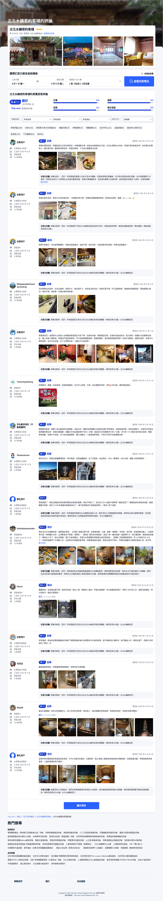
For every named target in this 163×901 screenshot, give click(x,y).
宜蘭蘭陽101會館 (112, 848)
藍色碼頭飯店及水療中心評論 (19, 836)
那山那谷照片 (25, 864)
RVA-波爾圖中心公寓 (103, 844)
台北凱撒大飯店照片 (41, 864)
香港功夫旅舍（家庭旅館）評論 (61, 836)
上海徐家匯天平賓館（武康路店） (79, 844)
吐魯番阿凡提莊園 (15, 848)
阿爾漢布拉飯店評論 (76, 840)
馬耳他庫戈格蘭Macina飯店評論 (20, 840)
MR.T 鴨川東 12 (136, 844)
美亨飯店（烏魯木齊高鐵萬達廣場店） (39, 848)
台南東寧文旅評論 (40, 836)
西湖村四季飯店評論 (58, 840)
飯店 (19, 817)
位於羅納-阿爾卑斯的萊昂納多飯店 (64, 856)
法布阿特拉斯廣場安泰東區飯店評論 (90, 836)
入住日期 (15, 80)
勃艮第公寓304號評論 (133, 840)
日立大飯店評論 (69, 860)
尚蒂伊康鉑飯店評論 (53, 833)
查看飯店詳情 (49, 33)
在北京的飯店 (28, 817)
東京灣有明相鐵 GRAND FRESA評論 (121, 860)
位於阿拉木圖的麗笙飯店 (127, 856)
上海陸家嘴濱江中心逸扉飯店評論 (91, 860)
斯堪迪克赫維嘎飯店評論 (116, 836)
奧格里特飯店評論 (70, 833)
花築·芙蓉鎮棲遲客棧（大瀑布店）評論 (45, 860)
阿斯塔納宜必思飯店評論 (112, 840)
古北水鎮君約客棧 (44, 817)
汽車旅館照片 (13, 864)
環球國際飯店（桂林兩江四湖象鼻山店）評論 (25, 833)
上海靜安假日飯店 (120, 844)
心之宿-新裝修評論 (93, 840)
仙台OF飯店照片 (144, 860)
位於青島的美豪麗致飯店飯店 (19, 856)
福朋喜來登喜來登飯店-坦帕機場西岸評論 (24, 844)
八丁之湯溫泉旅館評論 (89, 833)
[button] (146, 4)
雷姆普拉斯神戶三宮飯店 (93, 848)
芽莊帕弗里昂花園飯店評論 (53, 844)
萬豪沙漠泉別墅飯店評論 (129, 833)
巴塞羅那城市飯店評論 (108, 833)
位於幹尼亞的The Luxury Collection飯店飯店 (98, 856)
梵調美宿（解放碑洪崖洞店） (132, 848)
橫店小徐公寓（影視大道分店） (68, 848)
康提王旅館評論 (41, 840)
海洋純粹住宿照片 (58, 864)
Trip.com (11, 817)
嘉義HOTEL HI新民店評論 (18, 860)
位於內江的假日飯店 (41, 856)
